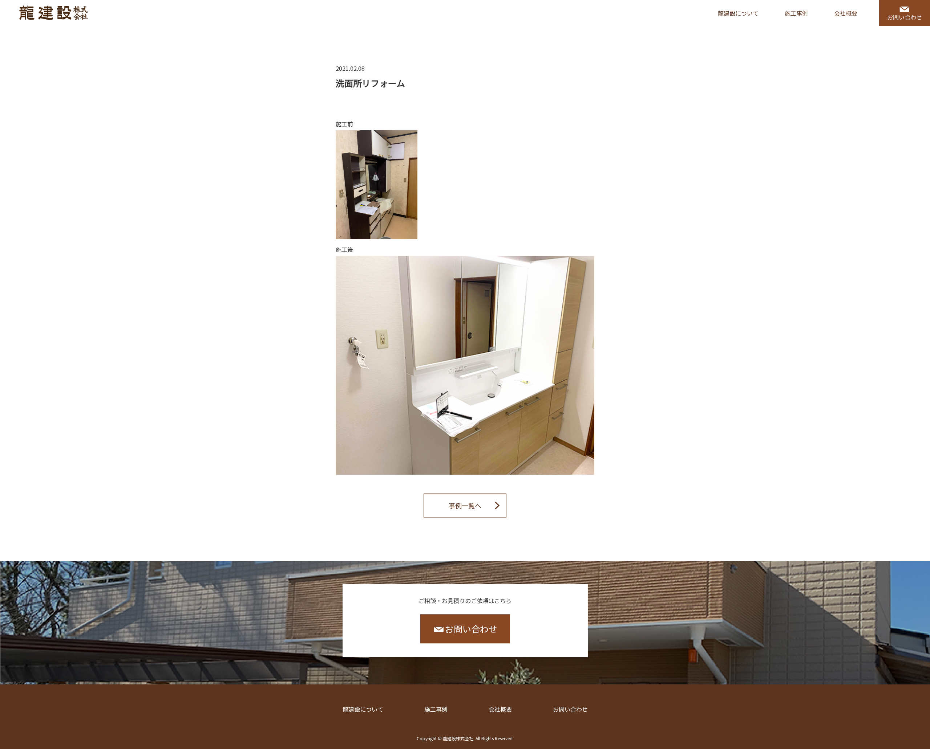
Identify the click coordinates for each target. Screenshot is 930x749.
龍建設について (738, 13)
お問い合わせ (904, 17)
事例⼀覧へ (465, 505)
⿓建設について (363, 709)
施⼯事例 (796, 13)
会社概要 (845, 13)
